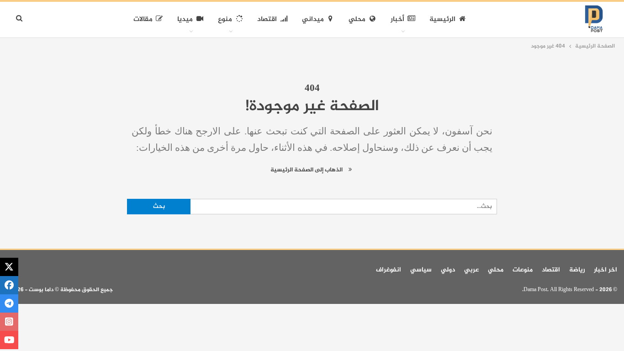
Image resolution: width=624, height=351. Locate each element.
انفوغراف (388, 270)
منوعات (523, 270)
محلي (357, 19)
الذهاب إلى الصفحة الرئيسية (307, 170)
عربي (471, 270)
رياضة (577, 270)
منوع (225, 19)
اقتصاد (267, 19)
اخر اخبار (605, 270)
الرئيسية (442, 19)
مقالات (143, 19)
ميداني (313, 19)
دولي (448, 270)
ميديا (185, 19)
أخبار (397, 19)
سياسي (421, 270)
